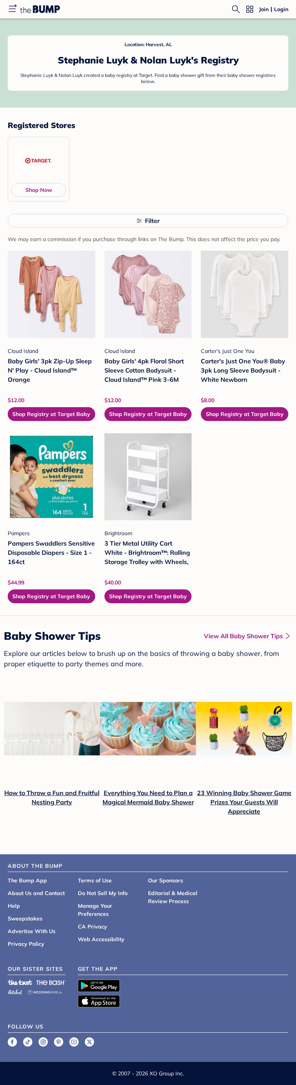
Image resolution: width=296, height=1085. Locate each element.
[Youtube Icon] (74, 1042)
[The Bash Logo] (51, 982)
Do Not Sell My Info (103, 893)
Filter (152, 221)
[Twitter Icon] (89, 1042)
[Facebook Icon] (12, 1042)
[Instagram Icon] (43, 1042)
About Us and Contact (36, 893)
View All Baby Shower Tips (243, 636)
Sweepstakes (25, 918)
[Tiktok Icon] (27, 1042)
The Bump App (27, 880)
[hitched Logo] (15, 991)
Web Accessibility (101, 939)
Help (14, 905)
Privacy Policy (26, 943)
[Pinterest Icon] (58, 1042)
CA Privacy (92, 926)
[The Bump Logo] (40, 9)
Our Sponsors (165, 880)
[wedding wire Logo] (45, 991)
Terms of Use (95, 880)
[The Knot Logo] (20, 982)
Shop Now (38, 189)
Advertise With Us (32, 931)
